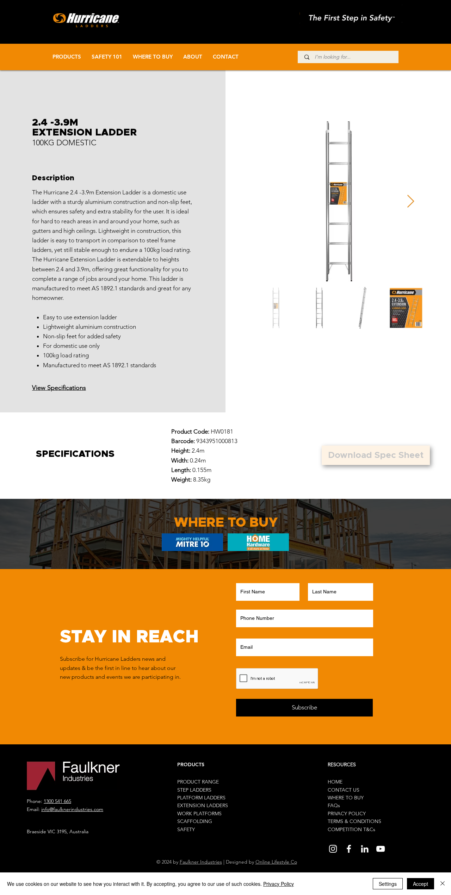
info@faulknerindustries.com (72, 809)
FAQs (334, 805)
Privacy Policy (278, 883)
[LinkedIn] (364, 848)
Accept (420, 883)
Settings (388, 883)
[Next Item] (411, 201)
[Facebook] (349, 848)
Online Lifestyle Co (276, 862)
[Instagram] (333, 848)
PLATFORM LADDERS (201, 797)
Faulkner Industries (201, 862)
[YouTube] (380, 848)
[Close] (442, 883)
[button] (376, 455)
